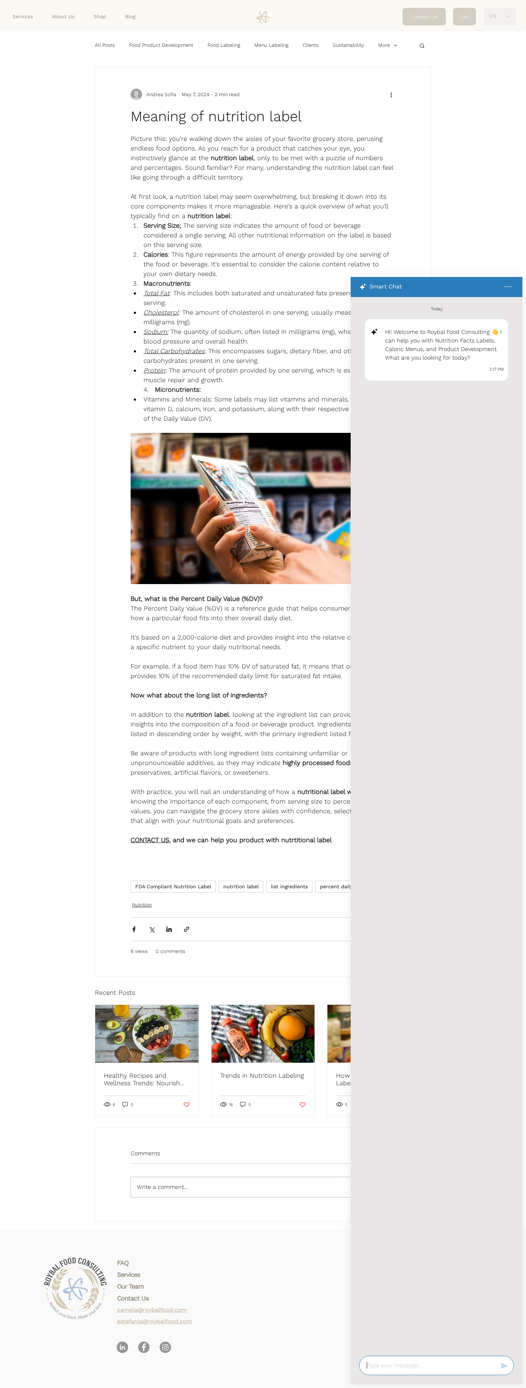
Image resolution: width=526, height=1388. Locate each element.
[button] (422, 45)
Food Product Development (161, 45)
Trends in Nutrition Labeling (262, 1075)
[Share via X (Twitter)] (151, 929)
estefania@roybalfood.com (154, 1321)
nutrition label (241, 886)
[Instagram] (165, 1347)
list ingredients (289, 886)
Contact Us (133, 1298)
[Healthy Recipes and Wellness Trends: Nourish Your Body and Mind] (147, 1034)
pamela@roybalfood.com (152, 1310)
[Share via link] (186, 929)
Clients (310, 45)
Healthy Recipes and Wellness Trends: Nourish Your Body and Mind (142, 1079)
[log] (436, 824)
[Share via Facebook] (134, 929)
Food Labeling (224, 45)
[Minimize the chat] (507, 287)
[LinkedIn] (122, 1347)
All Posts (105, 45)
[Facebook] (144, 1347)
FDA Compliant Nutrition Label (173, 886)
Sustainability (348, 45)
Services (128, 1274)
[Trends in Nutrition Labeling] (263, 1034)
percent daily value (343, 886)
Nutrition (142, 905)
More (384, 45)
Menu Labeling (271, 45)
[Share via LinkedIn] (169, 929)
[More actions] (391, 94)
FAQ (122, 1262)
